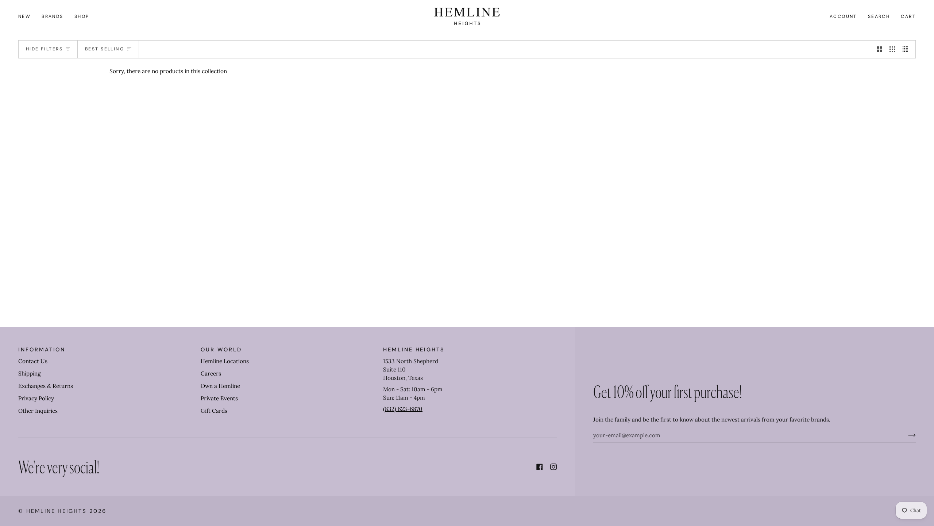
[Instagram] (553, 467)
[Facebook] (539, 467)
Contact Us (32, 361)
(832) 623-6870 (402, 408)
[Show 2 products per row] (879, 49)
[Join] (906, 435)
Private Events (219, 398)
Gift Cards (214, 410)
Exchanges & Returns (45, 385)
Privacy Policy (36, 398)
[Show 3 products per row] (892, 49)
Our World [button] (221, 349)
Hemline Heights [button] (414, 349)
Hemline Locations (225, 361)
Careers (211, 373)
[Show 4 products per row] (907, 49)
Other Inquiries (38, 410)
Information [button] (41, 349)
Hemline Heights (56, 511)
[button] (52, 16)
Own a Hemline (220, 385)
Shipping (29, 373)
